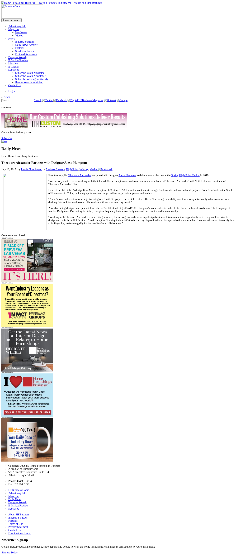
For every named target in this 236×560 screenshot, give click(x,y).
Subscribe (13, 69)
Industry (83, 169)
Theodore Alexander (79, 175)
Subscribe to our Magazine (29, 72)
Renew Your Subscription (29, 82)
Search (37, 100)
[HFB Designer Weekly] (27, 370)
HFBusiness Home (18, 489)
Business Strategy (55, 169)
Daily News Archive (26, 44)
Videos (19, 35)
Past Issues (21, 32)
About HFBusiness (18, 514)
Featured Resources (26, 54)
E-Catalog (13, 66)
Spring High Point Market (185, 175)
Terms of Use (15, 523)
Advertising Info (17, 26)
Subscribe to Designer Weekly (31, 79)
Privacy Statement (18, 526)
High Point (72, 169)
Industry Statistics (24, 41)
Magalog (13, 63)
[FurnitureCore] (22, 17)
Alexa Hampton (127, 175)
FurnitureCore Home (19, 533)
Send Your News (24, 51)
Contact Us (14, 85)
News (11, 38)
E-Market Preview (18, 60)
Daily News (14, 499)
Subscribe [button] (6, 138)
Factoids (19, 47)
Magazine (13, 29)
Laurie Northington (31, 169)
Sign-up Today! (9, 552)
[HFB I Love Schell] (27, 415)
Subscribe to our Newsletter (30, 75)
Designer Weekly (17, 57)
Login (11, 91)
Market (93, 169)
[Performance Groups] (27, 325)
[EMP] (27, 280)
